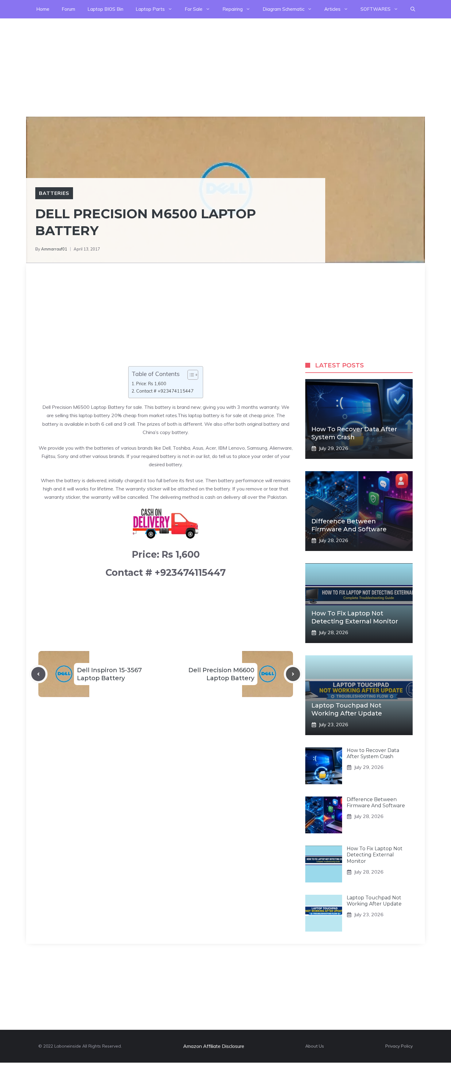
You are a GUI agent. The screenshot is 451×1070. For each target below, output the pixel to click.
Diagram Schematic (283, 9)
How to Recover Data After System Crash (373, 753)
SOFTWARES (375, 9)
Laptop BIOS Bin (105, 9)
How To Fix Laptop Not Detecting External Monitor (375, 855)
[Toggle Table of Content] (190, 375)
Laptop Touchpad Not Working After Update (374, 901)
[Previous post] (38, 674)
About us (314, 1046)
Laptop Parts (150, 9)
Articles (332, 9)
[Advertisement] (184, 61)
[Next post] (293, 674)
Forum (68, 9)
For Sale (193, 9)
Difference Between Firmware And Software (376, 803)
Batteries (54, 193)
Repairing (232, 9)
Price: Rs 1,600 (151, 383)
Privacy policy (399, 1046)
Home (42, 9)
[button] (412, 9)
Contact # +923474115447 (165, 391)
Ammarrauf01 (54, 248)
